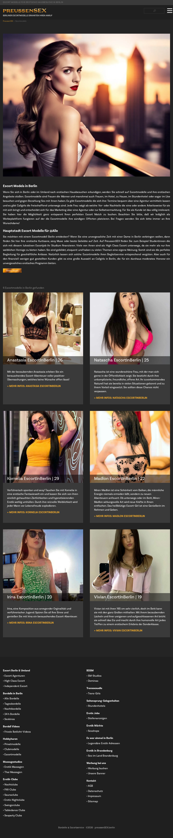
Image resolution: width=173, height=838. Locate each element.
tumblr (25, 27)
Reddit (32, 27)
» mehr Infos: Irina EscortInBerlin (30, 622)
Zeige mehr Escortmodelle (86, 648)
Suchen (154, 10)
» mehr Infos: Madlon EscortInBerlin (119, 516)
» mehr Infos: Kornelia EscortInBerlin (33, 512)
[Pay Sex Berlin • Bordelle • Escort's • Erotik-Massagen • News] (24, 11)
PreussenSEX (8, 21)
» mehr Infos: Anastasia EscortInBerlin (34, 386)
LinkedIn (18, 27)
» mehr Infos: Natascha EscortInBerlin (120, 398)
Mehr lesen (12, 270)
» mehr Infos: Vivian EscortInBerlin (118, 630)
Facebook (5, 27)
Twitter (11, 27)
